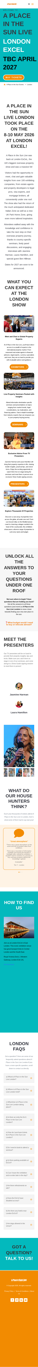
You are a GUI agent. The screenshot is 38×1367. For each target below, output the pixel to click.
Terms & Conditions (22, 1291)
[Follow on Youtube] (25, 1300)
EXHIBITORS (17, 367)
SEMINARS (17, 424)
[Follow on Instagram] (17, 1300)
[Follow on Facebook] (12, 1300)
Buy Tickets (14, 77)
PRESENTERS (18, 484)
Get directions (9, 964)
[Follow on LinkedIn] (21, 1300)
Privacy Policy (9, 1291)
